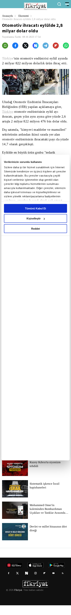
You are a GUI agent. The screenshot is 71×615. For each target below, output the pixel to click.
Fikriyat (18, 599)
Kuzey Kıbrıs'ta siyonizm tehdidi (45, 474)
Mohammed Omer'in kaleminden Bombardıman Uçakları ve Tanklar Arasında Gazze (47, 518)
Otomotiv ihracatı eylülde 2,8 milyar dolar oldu (30, 19)
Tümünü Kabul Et (35, 208)
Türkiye (7, 58)
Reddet (35, 228)
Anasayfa (7, 16)
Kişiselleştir (34, 218)
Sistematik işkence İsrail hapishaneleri (45, 495)
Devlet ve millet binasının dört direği (48, 538)
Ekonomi (24, 16)
